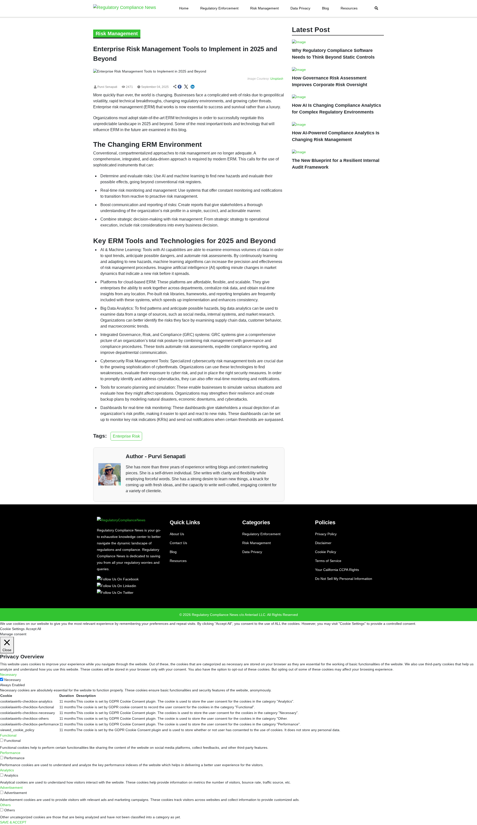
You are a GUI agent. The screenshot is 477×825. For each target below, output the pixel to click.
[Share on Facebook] (179, 87)
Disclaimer (323, 543)
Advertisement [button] (11, 787)
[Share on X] (186, 87)
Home (184, 8)
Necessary (12, 680)
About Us (177, 534)
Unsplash (276, 78)
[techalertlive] (118, 579)
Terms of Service (328, 561)
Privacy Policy (326, 534)
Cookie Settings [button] (12, 629)
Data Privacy (300, 8)
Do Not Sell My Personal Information (343, 579)
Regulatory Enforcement (219, 8)
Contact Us (178, 543)
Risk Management (264, 8)
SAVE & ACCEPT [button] (13, 822)
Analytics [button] (7, 770)
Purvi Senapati (107, 87)
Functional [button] (8, 735)
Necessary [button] (8, 674)
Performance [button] (10, 753)
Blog (325, 8)
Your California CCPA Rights (337, 570)
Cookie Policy (325, 552)
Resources (349, 8)
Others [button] (5, 805)
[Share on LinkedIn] (192, 87)
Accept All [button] (33, 629)
